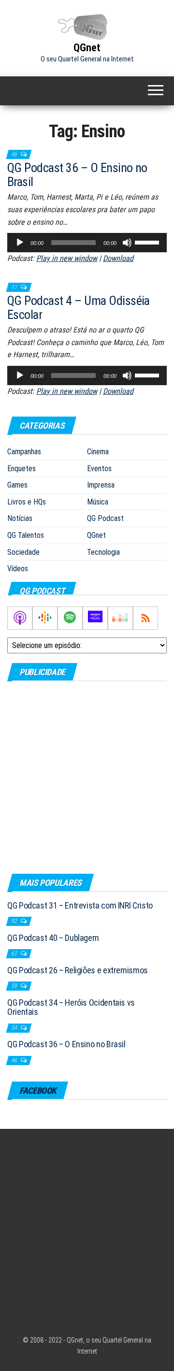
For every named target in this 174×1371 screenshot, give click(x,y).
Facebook (37, 1090)
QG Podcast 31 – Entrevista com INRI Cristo (80, 905)
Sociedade (23, 552)
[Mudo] (127, 242)
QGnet (87, 48)
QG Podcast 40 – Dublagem (53, 938)
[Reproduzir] (20, 242)
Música (97, 501)
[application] (87, 242)
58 (14, 985)
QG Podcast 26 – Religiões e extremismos (77, 970)
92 (14, 921)
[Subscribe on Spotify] (70, 618)
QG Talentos (25, 535)
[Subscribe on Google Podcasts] (45, 618)
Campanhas (24, 451)
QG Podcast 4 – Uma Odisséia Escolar (78, 307)
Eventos (99, 468)
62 (14, 953)
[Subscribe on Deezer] (120, 618)
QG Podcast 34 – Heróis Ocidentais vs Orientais (71, 1007)
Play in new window (66, 258)
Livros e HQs (26, 501)
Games (17, 485)
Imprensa (101, 485)
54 (14, 1028)
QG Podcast (105, 518)
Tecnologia (103, 552)
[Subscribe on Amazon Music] (95, 618)
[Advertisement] (87, 777)
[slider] (148, 241)
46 (14, 154)
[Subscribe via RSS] (145, 618)
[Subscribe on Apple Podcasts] (19, 618)
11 (14, 287)
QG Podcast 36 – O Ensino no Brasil (77, 174)
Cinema (98, 451)
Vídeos (17, 568)
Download (118, 258)
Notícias (19, 518)
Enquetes (21, 468)
